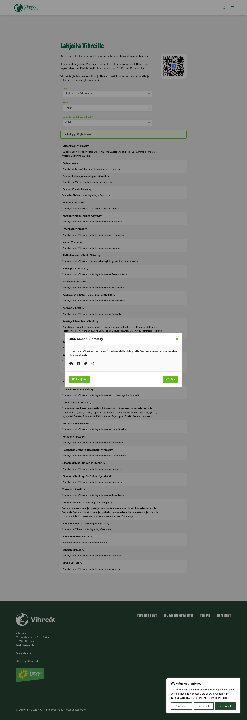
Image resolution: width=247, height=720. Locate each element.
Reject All (204, 706)
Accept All (225, 706)
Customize (181, 706)
